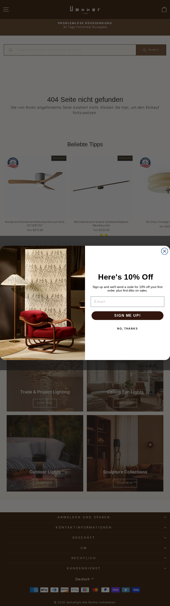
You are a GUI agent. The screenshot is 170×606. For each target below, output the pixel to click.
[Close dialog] (164, 251)
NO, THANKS (127, 328)
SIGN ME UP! (127, 315)
